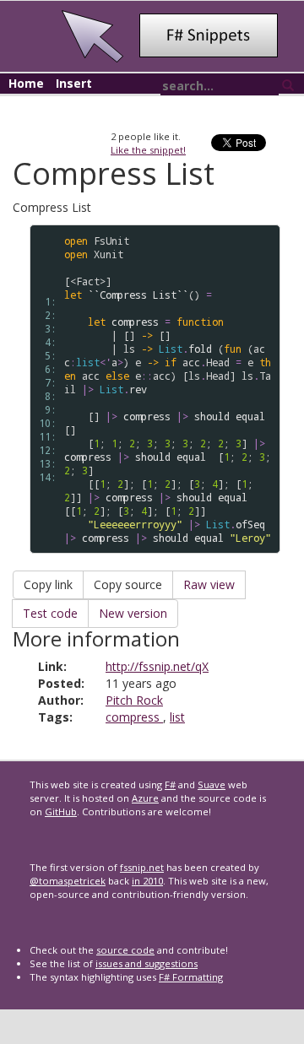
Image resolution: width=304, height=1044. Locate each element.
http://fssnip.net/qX (157, 666)
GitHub (61, 811)
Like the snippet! (148, 149)
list (177, 717)
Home (26, 83)
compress (134, 717)
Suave (211, 784)
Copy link (48, 584)
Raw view (209, 584)
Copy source (128, 584)
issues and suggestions (146, 963)
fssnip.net (142, 867)
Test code (50, 613)
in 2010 (147, 880)
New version (133, 613)
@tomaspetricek (68, 880)
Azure (145, 798)
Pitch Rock (134, 700)
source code (125, 950)
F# (170, 784)
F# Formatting (191, 977)
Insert (74, 83)
